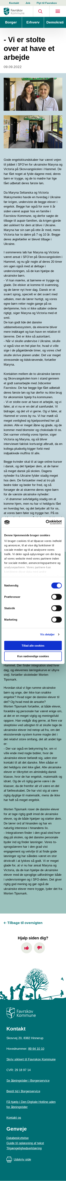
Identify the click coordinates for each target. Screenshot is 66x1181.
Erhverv (33, 22)
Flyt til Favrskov (47, 2)
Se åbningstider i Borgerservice (28, 1080)
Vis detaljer (47, 634)
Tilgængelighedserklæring (24, 1148)
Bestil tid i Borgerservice (23, 1091)
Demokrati (55, 22)
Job (27, 2)
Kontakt (14, 2)
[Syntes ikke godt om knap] (39, 947)
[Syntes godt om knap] (26, 947)
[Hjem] (14, 11)
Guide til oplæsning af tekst (25, 1143)
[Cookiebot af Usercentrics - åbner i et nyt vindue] (46, 522)
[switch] (56, 597)
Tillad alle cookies (33, 645)
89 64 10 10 (36, 1048)
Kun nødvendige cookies (33, 656)
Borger (11, 22)
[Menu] (58, 11)
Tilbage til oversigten (25, 923)
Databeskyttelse (17, 1138)
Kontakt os (13, 1117)
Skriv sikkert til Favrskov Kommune (31, 1059)
